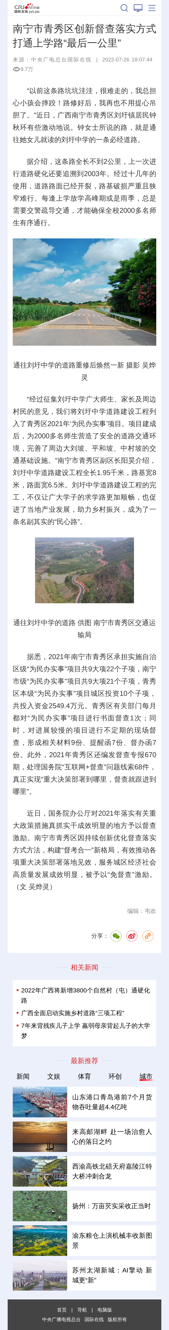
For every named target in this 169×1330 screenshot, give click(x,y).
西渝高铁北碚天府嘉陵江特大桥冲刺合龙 (112, 1171)
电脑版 (104, 1309)
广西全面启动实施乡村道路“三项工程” (72, 1012)
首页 (62, 1309)
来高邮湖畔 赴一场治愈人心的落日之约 (112, 1136)
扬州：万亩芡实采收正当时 (111, 1206)
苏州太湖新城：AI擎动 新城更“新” (112, 1275)
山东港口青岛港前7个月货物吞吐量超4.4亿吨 (112, 1102)
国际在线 (27, 7)
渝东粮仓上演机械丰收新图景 (112, 1240)
